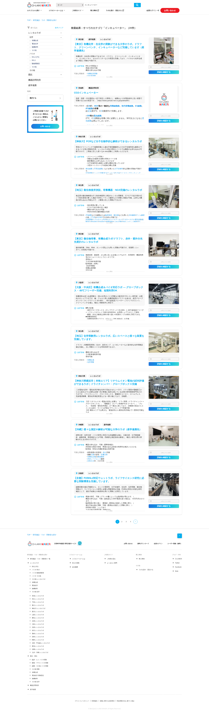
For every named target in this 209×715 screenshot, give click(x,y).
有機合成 (90, 360)
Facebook (178, 567)
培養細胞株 (115, 106)
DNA (89, 459)
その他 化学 (36, 592)
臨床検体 (108, 215)
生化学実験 (91, 76)
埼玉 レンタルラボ (38, 599)
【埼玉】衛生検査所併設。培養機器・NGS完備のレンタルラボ (108, 190)
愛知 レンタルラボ (38, 618)
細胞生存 (90, 461)
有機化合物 (91, 457)
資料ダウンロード (143, 543)
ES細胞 (138, 106)
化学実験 (90, 362)
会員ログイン (151, 10)
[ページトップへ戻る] (179, 536)
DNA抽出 (102, 222)
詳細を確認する (164, 72)
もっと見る (109, 77)
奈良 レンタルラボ (38, 630)
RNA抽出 (94, 222)
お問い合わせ (170, 10)
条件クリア (59, 27)
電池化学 (35, 585)
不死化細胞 (98, 169)
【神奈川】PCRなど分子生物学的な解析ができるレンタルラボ (108, 141)
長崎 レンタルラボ (38, 633)
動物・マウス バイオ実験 (40, 663)
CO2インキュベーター (86, 92)
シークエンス (96, 459)
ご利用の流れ (111, 559)
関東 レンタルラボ (38, 640)
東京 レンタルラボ (38, 605)
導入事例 (93, 10)
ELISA (117, 173)
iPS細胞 (89, 108)
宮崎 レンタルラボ (38, 637)
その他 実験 (36, 669)
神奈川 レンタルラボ (38, 608)
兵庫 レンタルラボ (38, 627)
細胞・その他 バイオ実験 (40, 666)
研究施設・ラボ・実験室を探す (45, 20)
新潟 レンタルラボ (38, 611)
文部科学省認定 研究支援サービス (65, 543)
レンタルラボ (34, 563)
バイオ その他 (36, 576)
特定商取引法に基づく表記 (125, 701)
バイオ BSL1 (36, 570)
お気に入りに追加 (166, 67)
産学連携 (33, 689)
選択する (33, 98)
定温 (89, 111)
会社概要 (75, 567)
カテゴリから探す (33, 10)
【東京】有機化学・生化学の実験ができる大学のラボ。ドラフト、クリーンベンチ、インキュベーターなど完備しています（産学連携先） (109, 47)
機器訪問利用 (34, 685)
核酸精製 (109, 222)
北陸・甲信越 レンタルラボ (41, 643)
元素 (92, 454)
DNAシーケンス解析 (130, 222)
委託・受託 (33, 656)
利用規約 (94, 701)
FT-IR (93, 217)
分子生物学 (118, 169)
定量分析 (104, 454)
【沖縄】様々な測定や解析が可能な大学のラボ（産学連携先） (108, 429)
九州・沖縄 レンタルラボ (40, 652)
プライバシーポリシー (82, 701)
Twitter (177, 563)
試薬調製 (89, 173)
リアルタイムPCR (100, 219)
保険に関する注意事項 (107, 701)
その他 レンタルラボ (38, 579)
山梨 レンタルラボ (38, 615)
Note (176, 571)
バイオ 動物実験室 (38, 573)
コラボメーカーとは (78, 559)
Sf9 (88, 116)
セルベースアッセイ (114, 219)
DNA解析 (132, 215)
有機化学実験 (92, 74)
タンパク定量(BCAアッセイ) (103, 173)
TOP (29, 20)
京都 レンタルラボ (38, 621)
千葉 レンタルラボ (38, 602)
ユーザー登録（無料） (174, 543)
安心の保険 (75, 563)
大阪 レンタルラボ (38, 624)
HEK (96, 106)
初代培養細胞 (127, 106)
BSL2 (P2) (35, 566)
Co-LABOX (178, 559)
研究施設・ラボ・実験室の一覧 (40, 559)
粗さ (104, 452)
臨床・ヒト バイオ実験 (39, 660)
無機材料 (35, 588)
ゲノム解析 (140, 215)
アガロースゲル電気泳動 (132, 219)
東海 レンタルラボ (38, 646)
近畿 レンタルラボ (38, 649)
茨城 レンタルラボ (38, 596)
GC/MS (99, 217)
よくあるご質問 (112, 563)
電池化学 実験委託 (38, 675)
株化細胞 (89, 169)
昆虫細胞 (97, 116)
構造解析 (100, 457)
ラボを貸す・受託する (114, 10)
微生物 (116, 215)
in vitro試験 (117, 222)
